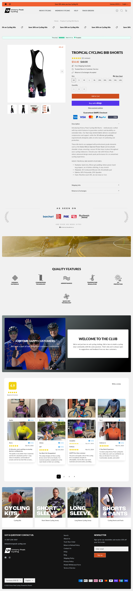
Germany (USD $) (114, 4)
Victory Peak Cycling (14, 585)
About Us (67, 539)
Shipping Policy (69, 558)
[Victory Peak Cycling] (14, 10)
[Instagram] (10, 4)
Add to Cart (96, 96)
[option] (36, 74)
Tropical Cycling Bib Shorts (69, 21)
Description (76, 124)
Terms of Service (69, 568)
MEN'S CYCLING (45, 10)
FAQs (65, 552)
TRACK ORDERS (88, 10)
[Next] (62, 71)
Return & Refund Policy (72, 545)
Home (56, 21)
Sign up (99, 555)
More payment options (95, 108)
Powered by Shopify (26, 585)
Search (66, 535)
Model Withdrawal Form (72, 565)
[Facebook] (6, 4)
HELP (76, 10)
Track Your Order (69, 542)
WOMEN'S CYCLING (62, 10)
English (124, 4)
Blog (65, 555)
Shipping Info (76, 185)
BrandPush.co (70, 227)
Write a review (116, 384)
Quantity (75, 85)
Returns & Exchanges (79, 191)
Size (73, 76)
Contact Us (67, 548)
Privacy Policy (69, 561)
